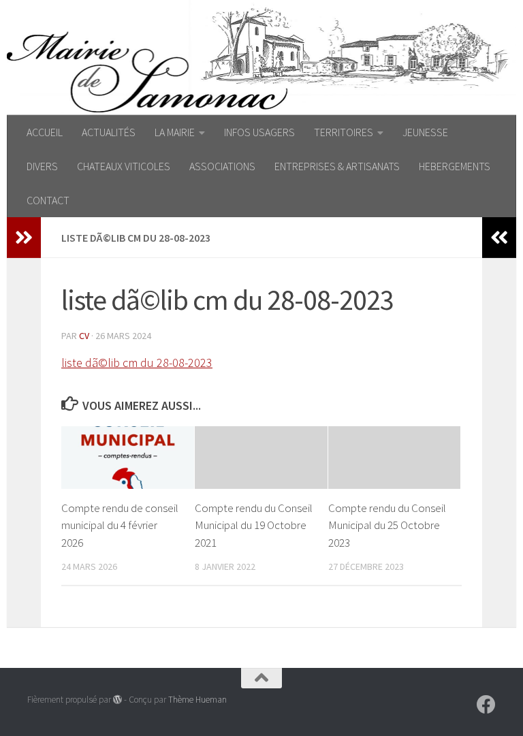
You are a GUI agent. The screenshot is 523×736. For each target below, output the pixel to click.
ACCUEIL (45, 132)
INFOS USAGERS (259, 132)
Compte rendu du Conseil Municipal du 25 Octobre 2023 (387, 525)
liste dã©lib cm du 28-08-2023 (136, 362)
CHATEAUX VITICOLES (123, 166)
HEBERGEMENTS (454, 166)
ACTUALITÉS (109, 132)
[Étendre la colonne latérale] (24, 237)
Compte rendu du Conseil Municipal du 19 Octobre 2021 (254, 525)
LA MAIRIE (175, 132)
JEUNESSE (425, 132)
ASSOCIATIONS (222, 166)
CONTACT (48, 200)
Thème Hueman (197, 699)
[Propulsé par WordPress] (117, 699)
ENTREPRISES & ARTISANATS (337, 166)
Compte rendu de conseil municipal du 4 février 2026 (119, 525)
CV (84, 336)
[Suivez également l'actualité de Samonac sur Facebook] (486, 704)
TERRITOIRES (343, 132)
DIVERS (42, 166)
